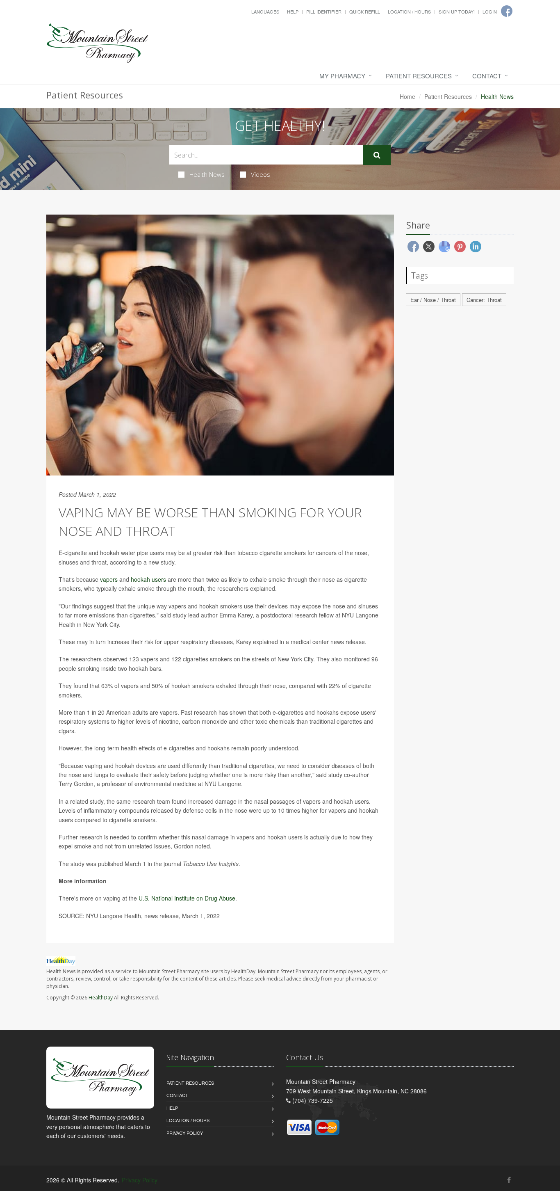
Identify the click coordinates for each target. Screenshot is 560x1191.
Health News (207, 174)
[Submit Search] (377, 155)
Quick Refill (364, 11)
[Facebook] (509, 1179)
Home (407, 96)
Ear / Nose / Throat (433, 300)
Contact (486, 75)
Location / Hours (409, 11)
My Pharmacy (342, 75)
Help (292, 11)
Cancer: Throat (484, 300)
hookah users (148, 579)
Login (490, 11)
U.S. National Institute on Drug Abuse (187, 898)
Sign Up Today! (457, 11)
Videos (260, 174)
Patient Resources (419, 75)
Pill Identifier (323, 11)
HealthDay (101, 997)
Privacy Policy (184, 1132)
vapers (109, 579)
